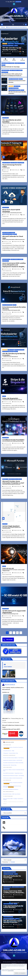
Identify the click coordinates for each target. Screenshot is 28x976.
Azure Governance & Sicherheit (9, 43)
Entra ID (14, 45)
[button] (23, 24)
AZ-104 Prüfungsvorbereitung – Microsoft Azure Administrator (12, 783)
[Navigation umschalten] (13, 25)
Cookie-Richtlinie (10, 970)
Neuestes (5, 60)
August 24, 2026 (7, 443)
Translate (13, 862)
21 (17, 632)
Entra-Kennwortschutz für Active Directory (13, 906)
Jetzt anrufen (9, 639)
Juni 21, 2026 (7, 125)
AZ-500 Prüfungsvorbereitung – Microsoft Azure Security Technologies (12, 786)
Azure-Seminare (14, 162)
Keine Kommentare (6, 53)
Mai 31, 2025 (6, 214)
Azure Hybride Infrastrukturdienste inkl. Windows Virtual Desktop (13, 762)
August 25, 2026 (7, 358)
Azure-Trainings (21, 162)
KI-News (4, 396)
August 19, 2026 (7, 572)
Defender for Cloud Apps (7, 45)
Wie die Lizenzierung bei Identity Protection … (12, 921)
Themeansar (14, 963)
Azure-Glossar (17, 86)
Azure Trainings (8, 666)
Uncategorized (5, 117)
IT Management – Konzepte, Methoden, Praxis (10, 753)
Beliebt (14, 60)
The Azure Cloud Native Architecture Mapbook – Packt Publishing (13, 757)
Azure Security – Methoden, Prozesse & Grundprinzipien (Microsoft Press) (13, 770)
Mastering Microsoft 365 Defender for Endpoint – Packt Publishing (13, 775)
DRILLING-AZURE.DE (14, 16)
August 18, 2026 (7, 615)
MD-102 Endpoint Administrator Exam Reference (10, 789)
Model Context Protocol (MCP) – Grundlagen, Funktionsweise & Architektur (13, 799)
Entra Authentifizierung (13, 88)
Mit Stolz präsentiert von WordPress (10, 961)
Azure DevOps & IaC (5, 70)
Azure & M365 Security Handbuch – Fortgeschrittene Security (13, 773)
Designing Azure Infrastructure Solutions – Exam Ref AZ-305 (12, 760)
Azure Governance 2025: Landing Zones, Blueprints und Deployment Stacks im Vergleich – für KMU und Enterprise (11, 75)
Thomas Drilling (17, 51)
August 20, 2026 (7, 530)
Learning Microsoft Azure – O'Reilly (8, 750)
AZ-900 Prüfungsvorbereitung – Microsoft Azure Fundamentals (13, 748)
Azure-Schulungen (6, 162)
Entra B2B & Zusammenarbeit (14, 90)
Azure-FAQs (11, 86)
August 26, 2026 (7, 269)
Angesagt (22, 60)
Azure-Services (5, 72)
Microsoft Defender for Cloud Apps (13, 49)
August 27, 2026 (7, 51)
